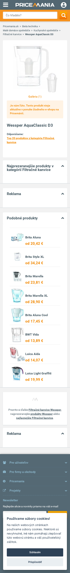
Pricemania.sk (11, 26)
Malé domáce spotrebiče (16, 30)
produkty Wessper (42, 413)
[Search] (63, 15)
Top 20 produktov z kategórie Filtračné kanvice (31, 140)
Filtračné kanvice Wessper (45, 409)
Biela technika (30, 26)
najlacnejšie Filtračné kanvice (34, 418)
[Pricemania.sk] (35, 5)
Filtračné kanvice (12, 34)
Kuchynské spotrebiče (46, 30)
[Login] (63, 5)
